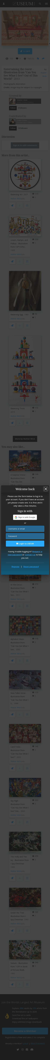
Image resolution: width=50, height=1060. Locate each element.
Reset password (31, 566)
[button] (25, 517)
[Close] (46, 489)
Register (15, 566)
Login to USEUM (26, 543)
